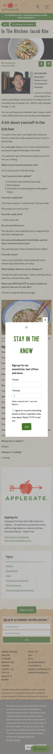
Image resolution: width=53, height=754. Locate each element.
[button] (45, 319)
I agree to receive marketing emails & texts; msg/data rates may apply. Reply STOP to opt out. (26, 415)
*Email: (15, 379)
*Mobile (16, 390)
